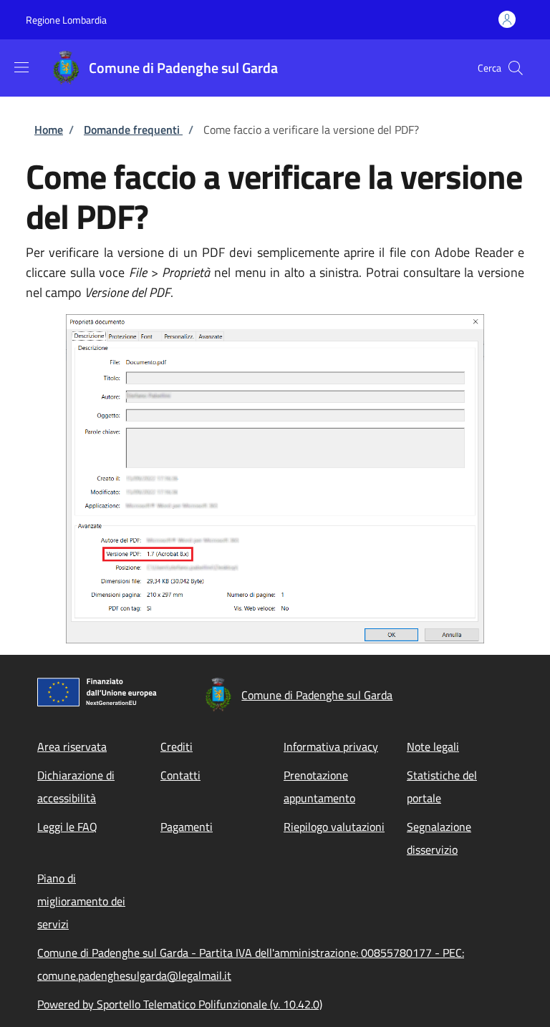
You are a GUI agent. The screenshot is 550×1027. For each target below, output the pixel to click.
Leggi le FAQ (67, 826)
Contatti (180, 775)
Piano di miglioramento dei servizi (81, 901)
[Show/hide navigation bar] (21, 67)
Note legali (433, 746)
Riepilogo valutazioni (334, 826)
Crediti (176, 746)
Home (48, 129)
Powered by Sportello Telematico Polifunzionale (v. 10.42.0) (179, 1004)
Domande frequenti (133, 129)
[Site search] (515, 68)
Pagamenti (186, 826)
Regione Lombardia (66, 19)
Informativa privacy (331, 746)
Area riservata (72, 746)
